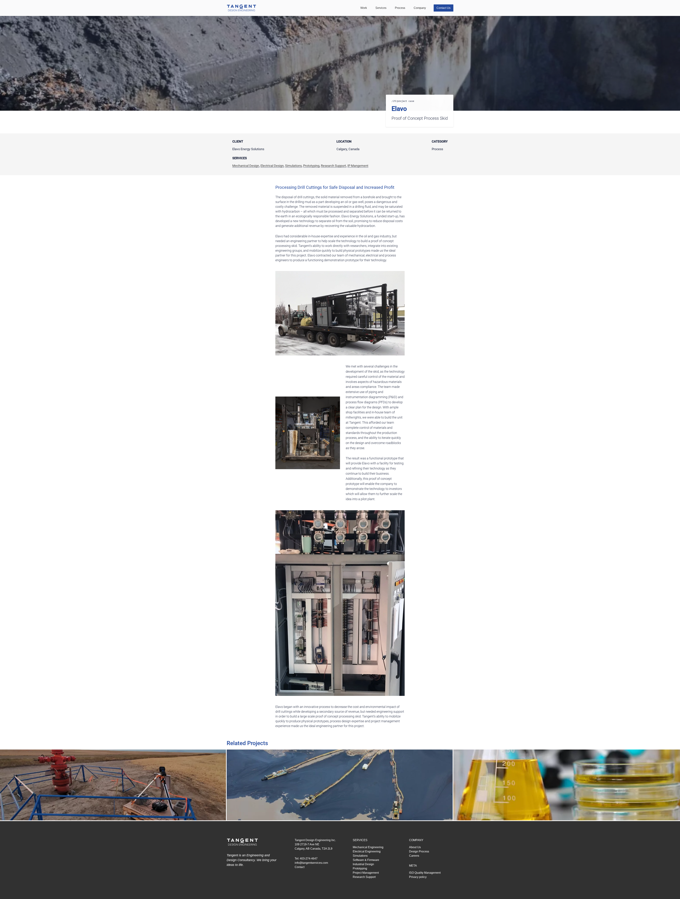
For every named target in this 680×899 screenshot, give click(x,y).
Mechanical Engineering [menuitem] (368, 847)
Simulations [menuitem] (360, 855)
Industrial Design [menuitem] (363, 864)
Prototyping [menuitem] (360, 868)
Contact (299, 867)
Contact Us (443, 7)
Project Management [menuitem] (366, 872)
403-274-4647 (309, 858)
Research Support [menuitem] (364, 876)
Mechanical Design (245, 166)
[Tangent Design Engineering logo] (245, 8)
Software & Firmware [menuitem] (366, 859)
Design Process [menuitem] (419, 851)
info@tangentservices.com (311, 862)
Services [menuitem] (380, 7)
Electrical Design (272, 166)
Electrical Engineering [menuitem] (367, 851)
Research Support (333, 166)
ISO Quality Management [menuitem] (425, 872)
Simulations (293, 166)
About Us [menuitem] (415, 847)
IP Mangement (357, 166)
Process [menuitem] (400, 7)
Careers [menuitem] (414, 855)
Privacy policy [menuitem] (418, 876)
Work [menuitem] (363, 7)
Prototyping (311, 166)
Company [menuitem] (420, 7)
